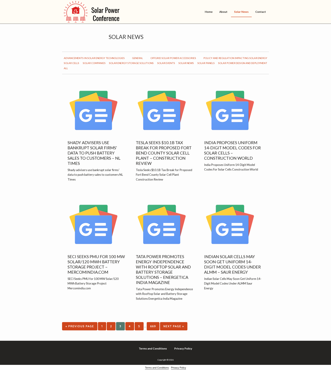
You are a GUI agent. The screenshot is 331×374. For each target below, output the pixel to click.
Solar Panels (206, 63)
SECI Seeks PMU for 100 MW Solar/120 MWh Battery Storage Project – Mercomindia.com (96, 264)
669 (154, 327)
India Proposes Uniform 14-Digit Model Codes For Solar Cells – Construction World (232, 150)
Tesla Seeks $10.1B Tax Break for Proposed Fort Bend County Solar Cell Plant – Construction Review (164, 153)
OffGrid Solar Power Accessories (173, 58)
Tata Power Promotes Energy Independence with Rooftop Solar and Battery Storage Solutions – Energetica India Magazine (163, 269)
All (66, 68)
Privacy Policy (178, 367)
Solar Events (166, 63)
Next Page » (173, 327)
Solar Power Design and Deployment (242, 63)
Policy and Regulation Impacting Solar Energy (235, 58)
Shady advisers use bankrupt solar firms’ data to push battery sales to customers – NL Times (94, 153)
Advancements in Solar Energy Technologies (94, 58)
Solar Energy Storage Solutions (131, 63)
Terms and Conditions (157, 367)
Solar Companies (94, 63)
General (137, 58)
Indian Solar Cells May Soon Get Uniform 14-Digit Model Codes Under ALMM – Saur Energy (232, 264)
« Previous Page (80, 327)
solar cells (71, 63)
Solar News (186, 63)
